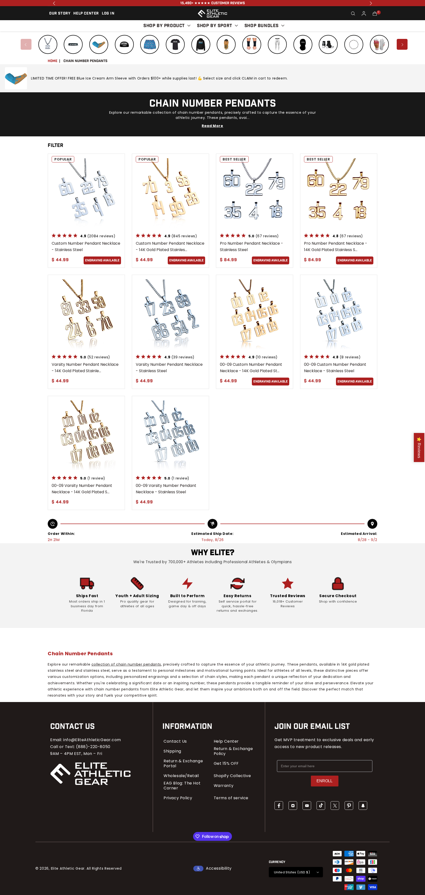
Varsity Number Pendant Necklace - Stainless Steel (169, 368)
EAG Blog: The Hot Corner (182, 786)
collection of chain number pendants (126, 664)
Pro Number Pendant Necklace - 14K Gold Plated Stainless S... (335, 246)
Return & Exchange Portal (183, 763)
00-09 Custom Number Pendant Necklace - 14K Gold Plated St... (251, 368)
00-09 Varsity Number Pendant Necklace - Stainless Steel (166, 489)
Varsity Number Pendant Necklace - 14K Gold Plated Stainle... (85, 368)
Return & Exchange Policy (233, 751)
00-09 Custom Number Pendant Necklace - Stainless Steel (335, 368)
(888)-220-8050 (93, 747)
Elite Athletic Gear (68, 868)
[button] (353, 13)
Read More (212, 125)
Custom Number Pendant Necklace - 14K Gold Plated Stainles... (170, 246)
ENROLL (325, 781)
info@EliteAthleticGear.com (92, 740)
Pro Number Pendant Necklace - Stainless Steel (251, 246)
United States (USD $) (292, 872)
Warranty (224, 785)
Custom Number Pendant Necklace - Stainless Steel (86, 246)
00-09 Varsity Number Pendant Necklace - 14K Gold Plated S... (82, 489)
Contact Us (175, 741)
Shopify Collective (232, 775)
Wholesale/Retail (181, 775)
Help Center (226, 741)
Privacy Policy (178, 798)
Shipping (172, 751)
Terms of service (231, 798)
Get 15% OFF (226, 763)
